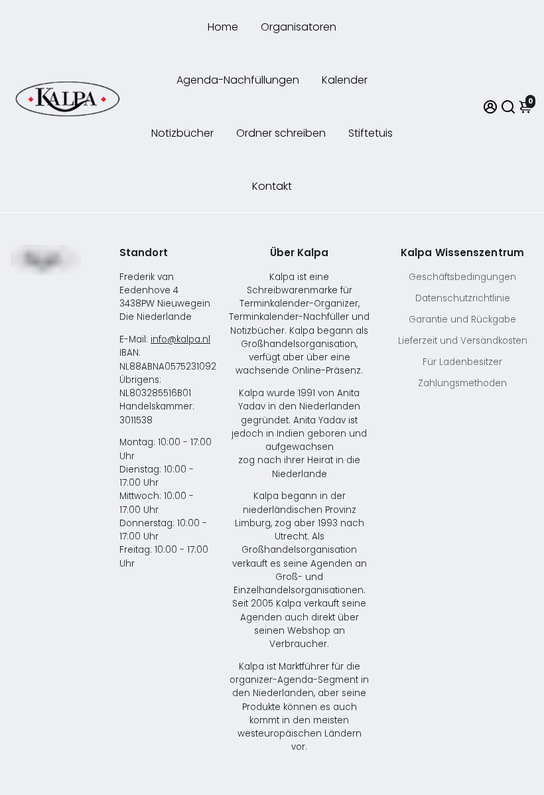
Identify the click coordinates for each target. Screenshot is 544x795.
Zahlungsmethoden (462, 383)
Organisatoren (298, 27)
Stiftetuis (370, 133)
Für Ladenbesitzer (462, 362)
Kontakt (272, 186)
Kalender (345, 80)
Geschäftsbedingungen (462, 277)
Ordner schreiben (281, 133)
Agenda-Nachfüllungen (237, 80)
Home (223, 27)
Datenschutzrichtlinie (462, 298)
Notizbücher (182, 133)
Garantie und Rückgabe (462, 319)
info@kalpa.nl (180, 339)
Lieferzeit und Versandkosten (462, 340)
